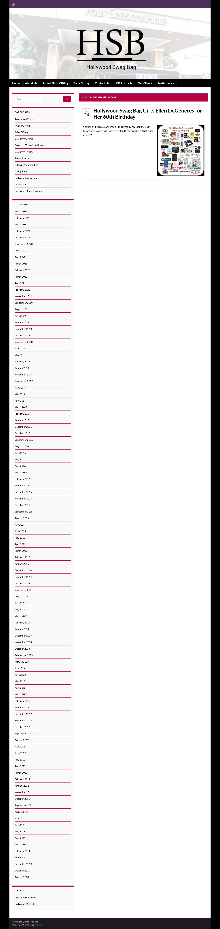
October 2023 (22, 237)
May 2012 (20, 759)
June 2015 (20, 531)
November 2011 (23, 792)
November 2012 (23, 720)
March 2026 (21, 211)
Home (16, 83)
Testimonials (166, 83)
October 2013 (22, 648)
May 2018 (20, 354)
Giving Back (21, 171)
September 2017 (24, 381)
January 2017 (22, 420)
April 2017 (20, 400)
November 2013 (23, 642)
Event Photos (22, 158)
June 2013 (20, 674)
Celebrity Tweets (24, 151)
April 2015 (20, 544)
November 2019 (23, 296)
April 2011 (20, 837)
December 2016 (23, 426)
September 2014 (24, 589)
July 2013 (20, 668)
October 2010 (22, 870)
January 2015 (22, 563)
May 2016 (20, 459)
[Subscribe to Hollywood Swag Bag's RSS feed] (13, 3)
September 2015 (24, 511)
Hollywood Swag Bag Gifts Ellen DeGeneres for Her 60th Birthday (148, 113)
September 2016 (24, 439)
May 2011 (20, 831)
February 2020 (22, 289)
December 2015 (23, 492)
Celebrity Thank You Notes (29, 145)
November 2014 (23, 576)
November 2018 (23, 328)
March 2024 (21, 224)
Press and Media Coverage (29, 190)
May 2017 (20, 394)
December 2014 (23, 570)
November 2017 (23, 374)
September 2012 (24, 733)
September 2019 (24, 302)
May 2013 (20, 681)
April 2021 (20, 283)
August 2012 (22, 740)
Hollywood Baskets (25, 904)
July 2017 (20, 387)
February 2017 (22, 413)
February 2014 (22, 622)
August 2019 (22, 309)
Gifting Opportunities (26, 164)
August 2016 (22, 446)
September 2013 (24, 655)
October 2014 (22, 583)
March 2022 (21, 276)
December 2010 (23, 864)
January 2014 (22, 629)
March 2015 (21, 550)
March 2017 (21, 407)
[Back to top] (212, 921)
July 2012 (20, 746)
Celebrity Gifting (24, 138)
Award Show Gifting (55, 83)
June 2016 (20, 452)
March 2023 (21, 263)
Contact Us (102, 83)
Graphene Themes (36, 925)
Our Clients (145, 83)
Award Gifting (22, 125)
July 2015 (20, 524)
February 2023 (22, 270)
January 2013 (22, 707)
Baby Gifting (81, 83)
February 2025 (22, 217)
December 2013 (23, 635)
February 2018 (22, 361)
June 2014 (20, 602)
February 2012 (22, 779)
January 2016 (22, 485)
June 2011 (20, 824)
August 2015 (22, 518)
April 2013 (20, 687)
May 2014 (20, 609)
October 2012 (22, 726)
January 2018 (22, 368)
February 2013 (22, 700)
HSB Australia (123, 83)
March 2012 (21, 772)
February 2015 (22, 557)
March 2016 (21, 472)
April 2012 (20, 766)
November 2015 (23, 498)
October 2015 (22, 505)
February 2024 (22, 230)
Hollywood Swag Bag (26, 177)
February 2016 (22, 478)
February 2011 (22, 850)
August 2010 (22, 877)
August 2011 (22, 811)
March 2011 (21, 844)
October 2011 (22, 798)
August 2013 (22, 661)
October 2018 (22, 335)
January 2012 (22, 785)
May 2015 (20, 537)
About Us (31, 83)
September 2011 (24, 805)
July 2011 (20, 818)
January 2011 (22, 857)
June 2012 (20, 753)
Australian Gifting (24, 119)
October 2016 (22, 433)
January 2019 (22, 322)
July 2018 (20, 348)
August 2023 (22, 250)
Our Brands (21, 184)
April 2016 (20, 465)
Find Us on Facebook (26, 897)
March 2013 (21, 694)
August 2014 (22, 596)
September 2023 (24, 244)
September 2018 (24, 341)
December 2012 (23, 713)
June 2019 (20, 315)
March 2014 (21, 616)
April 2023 (20, 257)
